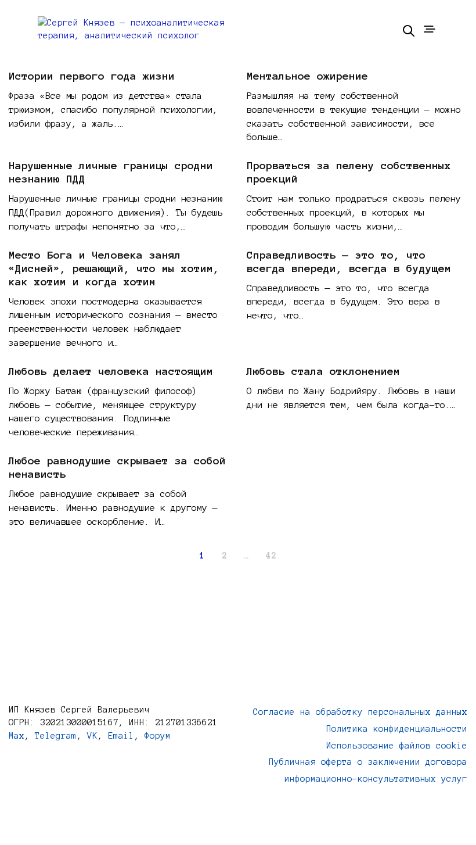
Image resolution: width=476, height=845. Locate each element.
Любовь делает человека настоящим (111, 371)
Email (121, 735)
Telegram (56, 735)
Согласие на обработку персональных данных (360, 712)
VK (92, 735)
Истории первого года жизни (92, 76)
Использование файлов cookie (396, 745)
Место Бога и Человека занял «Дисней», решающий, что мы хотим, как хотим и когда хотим (114, 268)
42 (271, 555)
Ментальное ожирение (307, 76)
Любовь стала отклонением (323, 371)
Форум (158, 735)
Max (16, 735)
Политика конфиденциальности (396, 728)
